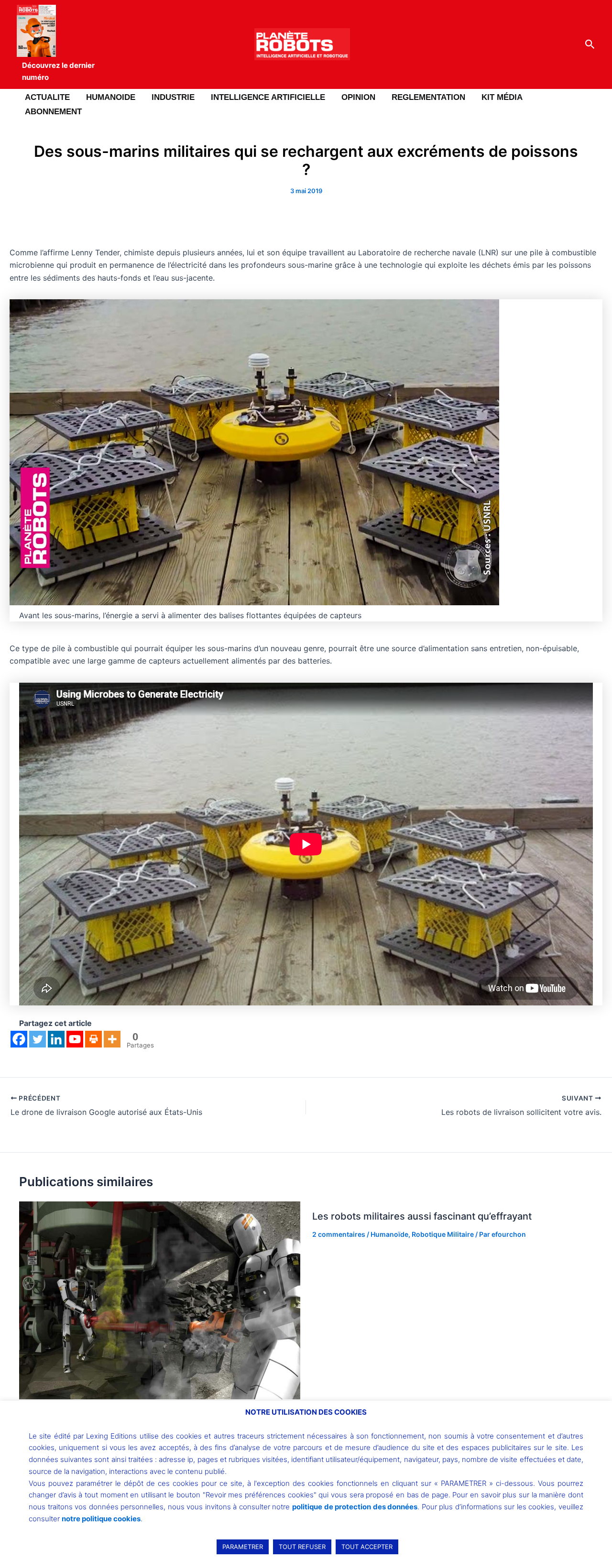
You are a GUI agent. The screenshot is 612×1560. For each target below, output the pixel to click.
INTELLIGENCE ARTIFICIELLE (268, 97)
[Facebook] (19, 1039)
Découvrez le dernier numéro (58, 71)
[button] (590, 44)
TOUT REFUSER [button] (302, 1546)
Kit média (502, 97)
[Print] (93, 1039)
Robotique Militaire (443, 1234)
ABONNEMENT (53, 111)
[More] (112, 1039)
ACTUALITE (47, 97)
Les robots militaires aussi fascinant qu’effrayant (422, 1216)
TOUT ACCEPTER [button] (367, 1546)
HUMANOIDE (110, 97)
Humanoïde (389, 1234)
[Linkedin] (56, 1039)
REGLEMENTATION (428, 97)
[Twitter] (37, 1039)
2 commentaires (338, 1234)
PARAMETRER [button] (242, 1546)
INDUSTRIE (173, 97)
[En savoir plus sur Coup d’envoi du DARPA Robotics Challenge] (159, 1299)
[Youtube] (74, 1039)
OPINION (358, 97)
